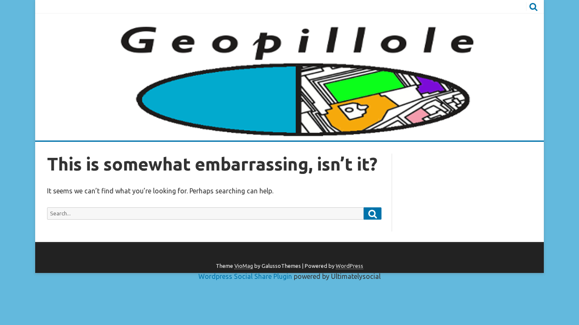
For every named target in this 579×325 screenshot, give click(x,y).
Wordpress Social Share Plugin (246, 276)
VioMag (243, 266)
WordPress (349, 266)
